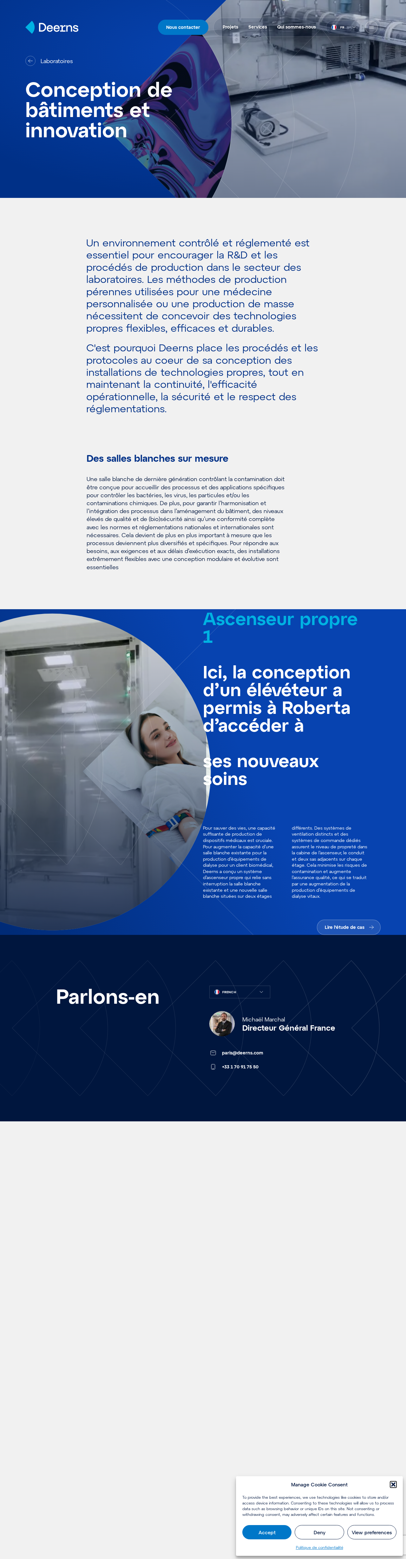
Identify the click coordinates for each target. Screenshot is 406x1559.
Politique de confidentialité (319, 1547)
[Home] (51, 27)
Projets (230, 26)
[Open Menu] (371, 27)
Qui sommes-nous (296, 26)
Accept (267, 1532)
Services (257, 26)
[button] (393, 1484)
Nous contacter (183, 27)
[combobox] (343, 27)
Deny (319, 1532)
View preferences (372, 1532)
